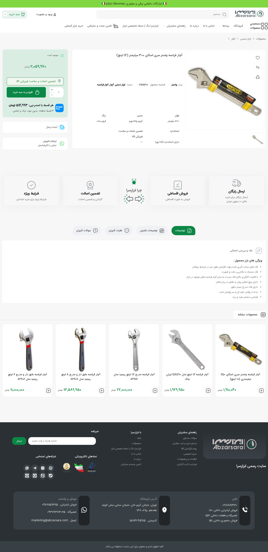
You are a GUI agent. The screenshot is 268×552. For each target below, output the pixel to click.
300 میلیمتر (173, 121)
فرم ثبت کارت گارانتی (187, 464)
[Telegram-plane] (35, 468)
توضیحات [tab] (180, 231)
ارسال (19, 441)
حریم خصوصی (190, 454)
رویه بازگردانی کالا (189, 449)
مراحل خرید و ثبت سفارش (184, 443)
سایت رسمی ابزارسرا (251, 466)
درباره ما (137, 459)
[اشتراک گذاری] (258, 77)
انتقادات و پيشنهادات (187, 459)
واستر (174, 85)
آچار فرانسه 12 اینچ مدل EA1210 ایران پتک (187, 376)
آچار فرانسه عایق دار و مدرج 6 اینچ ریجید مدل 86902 (27, 376)
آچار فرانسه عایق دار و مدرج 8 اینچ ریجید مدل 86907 (80, 376)
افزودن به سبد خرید (23, 92)
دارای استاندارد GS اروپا (167, 142)
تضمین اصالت (90, 193)
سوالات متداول (190, 438)
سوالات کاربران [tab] (83, 231)
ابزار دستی (245, 39)
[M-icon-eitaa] (42, 475)
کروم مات (101, 121)
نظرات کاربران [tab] (116, 231)
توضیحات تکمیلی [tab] (149, 231)
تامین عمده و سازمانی (131, 464)
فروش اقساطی (178, 193)
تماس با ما (136, 454)
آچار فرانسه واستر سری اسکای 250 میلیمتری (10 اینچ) (240, 376)
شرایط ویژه (31, 193)
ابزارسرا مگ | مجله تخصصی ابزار (126, 449)
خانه (139, 438)
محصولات (261, 39)
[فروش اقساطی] (178, 185)
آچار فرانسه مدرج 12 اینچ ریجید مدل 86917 (134, 376)
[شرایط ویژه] (31, 185)
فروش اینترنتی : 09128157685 (59, 504)
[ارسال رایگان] (237, 183)
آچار (233, 39)
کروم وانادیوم (136, 121)
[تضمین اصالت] (90, 185)
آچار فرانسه (102, 85)
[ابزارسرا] (249, 14)
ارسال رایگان (236, 191)
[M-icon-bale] (50, 475)
